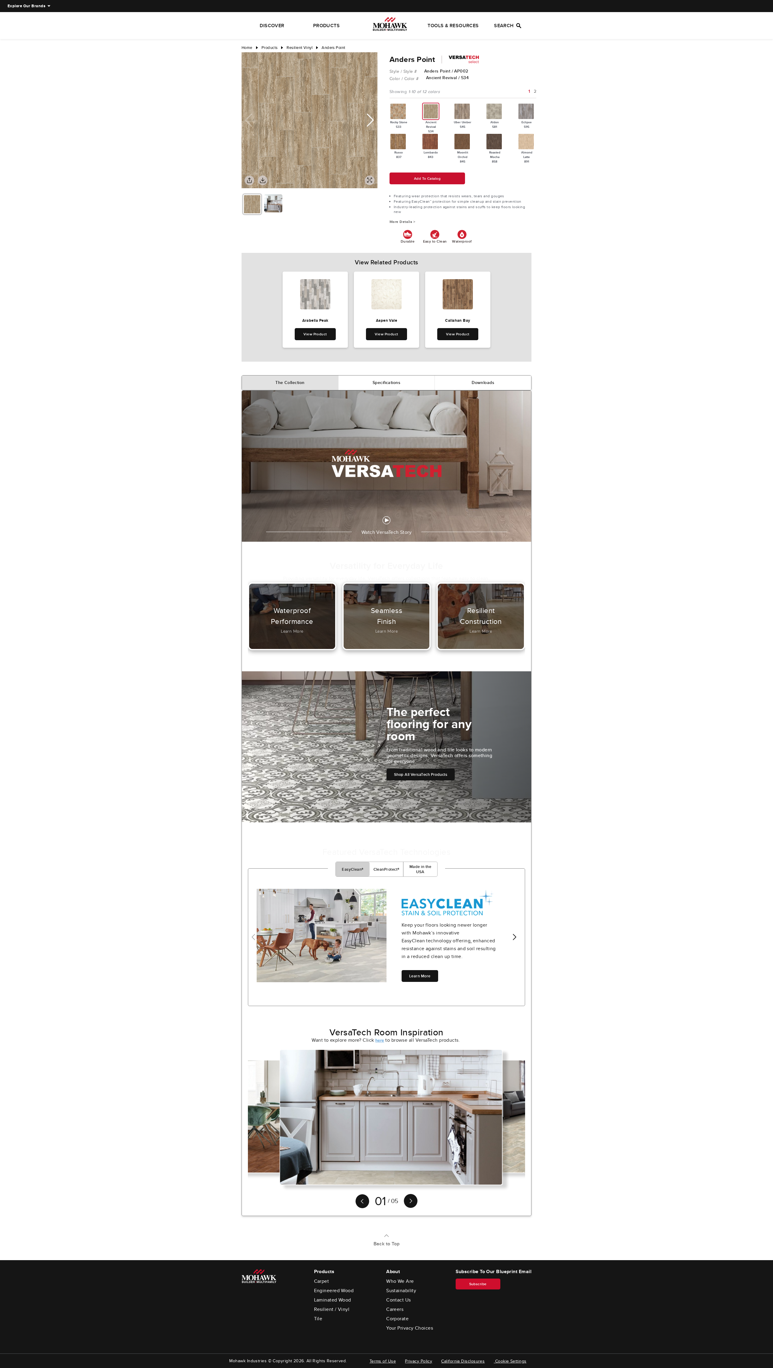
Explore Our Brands (26, 6)
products (269, 47)
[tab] (290, 383)
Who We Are (400, 1281)
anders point (333, 47)
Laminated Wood (332, 1300)
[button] (370, 120)
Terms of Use (383, 1361)
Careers (394, 1309)
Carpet (321, 1281)
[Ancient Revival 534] (431, 111)
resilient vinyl (300, 47)
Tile (318, 1318)
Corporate (397, 1318)
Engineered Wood (334, 1290)
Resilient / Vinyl (332, 1309)
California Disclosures (463, 1361)
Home (247, 47)
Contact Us (398, 1300)
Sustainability (401, 1290)
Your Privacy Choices (409, 1328)
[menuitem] (26, 6)
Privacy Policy (418, 1361)
